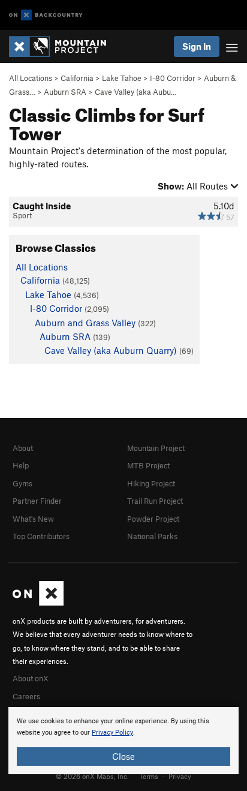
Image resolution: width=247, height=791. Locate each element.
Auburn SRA (65, 92)
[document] (123, 740)
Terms (148, 776)
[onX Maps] (38, 602)
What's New (33, 519)
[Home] (63, 46)
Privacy (179, 776)
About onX (31, 678)
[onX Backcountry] (46, 15)
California (77, 78)
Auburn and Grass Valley (85, 322)
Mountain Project (156, 448)
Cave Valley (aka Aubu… (136, 92)
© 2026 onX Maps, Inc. (92, 776)
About (23, 448)
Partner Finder (37, 501)
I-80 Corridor (172, 78)
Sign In (196, 46)
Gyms (22, 483)
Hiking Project (151, 483)
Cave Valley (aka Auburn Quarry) (110, 350)
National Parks (152, 536)
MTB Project (148, 465)
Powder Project (153, 519)
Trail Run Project (155, 501)
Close (123, 756)
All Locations (30, 78)
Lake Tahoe (121, 78)
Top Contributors (41, 536)
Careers (26, 696)
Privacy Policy (112, 732)
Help (21, 465)
